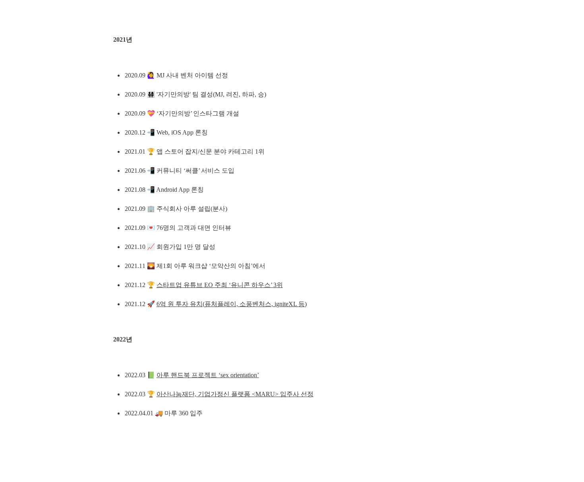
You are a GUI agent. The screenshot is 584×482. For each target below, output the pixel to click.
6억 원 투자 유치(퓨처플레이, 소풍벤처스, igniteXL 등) (232, 304)
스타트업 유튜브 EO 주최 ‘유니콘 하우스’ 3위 (220, 284)
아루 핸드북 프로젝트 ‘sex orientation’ (208, 375)
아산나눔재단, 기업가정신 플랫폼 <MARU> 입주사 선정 (235, 394)
